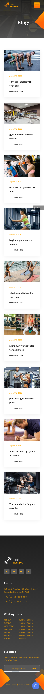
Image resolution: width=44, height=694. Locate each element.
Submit (34, 669)
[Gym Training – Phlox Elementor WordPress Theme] (13, 5)
